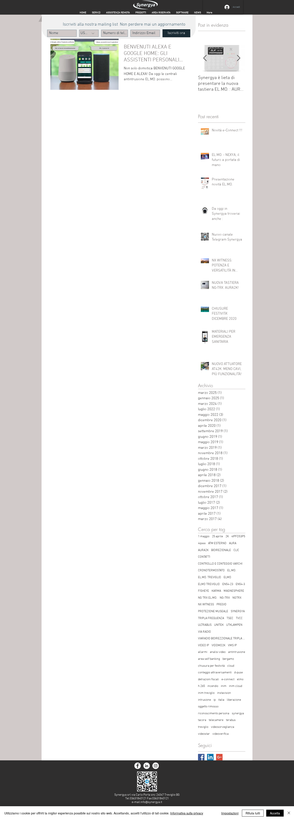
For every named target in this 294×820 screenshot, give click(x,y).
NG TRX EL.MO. (207, 598)
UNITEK (219, 625)
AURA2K (203, 550)
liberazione (234, 700)
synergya (238, 713)
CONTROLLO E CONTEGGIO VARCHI (220, 564)
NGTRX (236, 598)
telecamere (216, 720)
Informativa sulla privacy (186, 813)
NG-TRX (225, 598)
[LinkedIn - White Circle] (146, 766)
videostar (204, 734)
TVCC (239, 618)
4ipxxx (202, 543)
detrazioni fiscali (208, 679)
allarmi (202, 652)
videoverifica (220, 734)
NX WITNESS (206, 604)
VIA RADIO (204, 632)
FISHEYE (203, 591)
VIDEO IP (203, 645)
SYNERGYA (238, 611)
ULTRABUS (205, 625)
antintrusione (236, 652)
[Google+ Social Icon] (219, 757)
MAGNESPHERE (234, 591)
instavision (224, 693)
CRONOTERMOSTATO (211, 570)
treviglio (203, 727)
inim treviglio (206, 693)
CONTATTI (204, 557)
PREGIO (221, 604)
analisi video (218, 652)
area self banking (209, 659)
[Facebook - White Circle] (137, 766)
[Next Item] (238, 58)
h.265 (201, 686)
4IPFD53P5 (238, 536)
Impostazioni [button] (229, 813)
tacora (202, 720)
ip (215, 700)
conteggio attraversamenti (215, 672)
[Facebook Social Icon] (201, 757)
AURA (232, 543)
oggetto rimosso (208, 706)
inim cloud (235, 686)
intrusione (204, 700)
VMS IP (232, 645)
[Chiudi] (288, 813)
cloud (230, 666)
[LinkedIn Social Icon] (210, 757)
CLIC (236, 550)
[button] (161, 13)
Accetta (275, 813)
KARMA (216, 591)
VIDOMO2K (218, 645)
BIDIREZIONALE (221, 550)
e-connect (227, 679)
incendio (212, 686)
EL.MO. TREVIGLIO (209, 577)
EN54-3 (240, 584)
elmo (240, 679)
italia (221, 700)
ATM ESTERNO (217, 543)
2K (227, 536)
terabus (231, 720)
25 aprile (217, 536)
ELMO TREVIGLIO (209, 584)
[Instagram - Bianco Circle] (155, 766)
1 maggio (203, 536)
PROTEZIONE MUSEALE (213, 611)
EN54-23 (227, 584)
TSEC (230, 618)
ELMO (227, 577)
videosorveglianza (222, 727)
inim (223, 686)
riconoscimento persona (213, 713)
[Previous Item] (205, 58)
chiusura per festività (211, 666)
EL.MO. (231, 570)
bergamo (228, 659)
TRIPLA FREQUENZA (211, 618)
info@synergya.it (151, 802)
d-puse (238, 672)
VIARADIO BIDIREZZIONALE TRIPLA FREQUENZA (221, 638)
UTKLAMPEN (234, 625)
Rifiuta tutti (253, 813)
